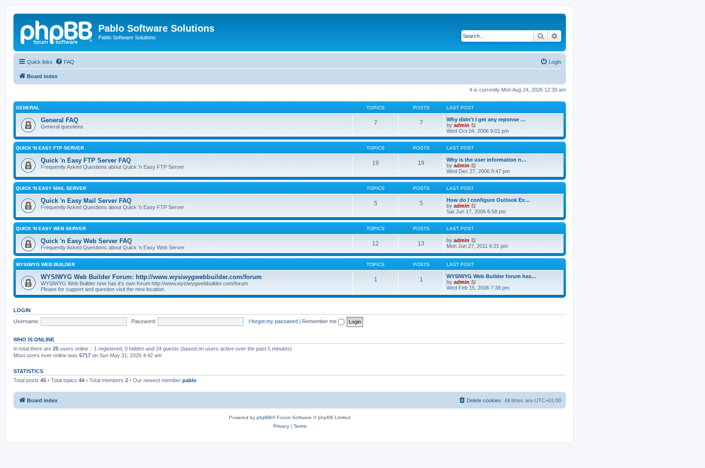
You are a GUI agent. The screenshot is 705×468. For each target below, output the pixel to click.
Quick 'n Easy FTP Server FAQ (86, 160)
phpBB (264, 417)
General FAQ (59, 120)
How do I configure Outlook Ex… (488, 200)
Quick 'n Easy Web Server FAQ (86, 241)
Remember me (320, 321)
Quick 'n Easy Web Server (51, 228)
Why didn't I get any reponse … (486, 119)
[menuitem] (64, 62)
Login (22, 310)
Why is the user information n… (486, 160)
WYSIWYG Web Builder (45, 264)
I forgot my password (273, 321)
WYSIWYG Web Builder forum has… (491, 276)
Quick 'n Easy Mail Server (51, 188)
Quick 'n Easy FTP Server (50, 148)
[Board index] (57, 31)
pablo (189, 380)
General (27, 107)
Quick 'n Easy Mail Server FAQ (86, 200)
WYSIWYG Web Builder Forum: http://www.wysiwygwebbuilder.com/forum (151, 277)
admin (462, 125)
